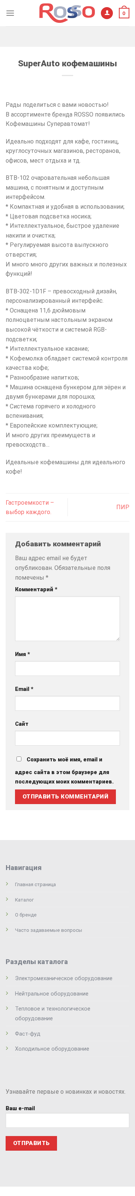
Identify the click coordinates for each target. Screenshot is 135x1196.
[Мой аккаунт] (107, 13)
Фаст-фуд (27, 1034)
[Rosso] (67, 13)
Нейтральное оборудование (51, 994)
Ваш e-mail (20, 1108)
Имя (22, 654)
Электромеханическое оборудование (63, 978)
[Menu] (10, 13)
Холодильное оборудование (52, 1049)
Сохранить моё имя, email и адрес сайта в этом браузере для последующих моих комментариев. (64, 770)
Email (24, 689)
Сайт (21, 724)
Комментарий (36, 589)
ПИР (122, 507)
